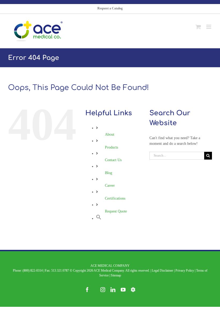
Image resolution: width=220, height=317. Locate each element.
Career (110, 185)
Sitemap (116, 275)
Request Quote (116, 211)
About (109, 134)
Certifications (115, 198)
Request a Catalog (110, 8)
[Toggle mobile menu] (209, 24)
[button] (98, 219)
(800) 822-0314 (33, 270)
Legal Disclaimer (162, 270)
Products (111, 147)
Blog (108, 173)
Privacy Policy (184, 270)
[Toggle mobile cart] (198, 24)
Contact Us (113, 160)
